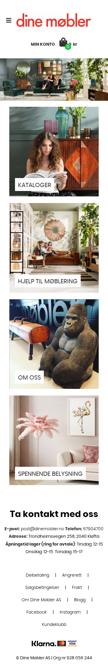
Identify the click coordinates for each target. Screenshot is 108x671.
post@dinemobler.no (42, 541)
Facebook (36, 624)
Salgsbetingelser (42, 600)
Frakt (77, 600)
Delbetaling (37, 587)
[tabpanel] (54, 79)
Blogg (80, 612)
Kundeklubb (54, 637)
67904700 (93, 541)
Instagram (70, 624)
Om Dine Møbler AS (41, 612)
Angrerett (72, 587)
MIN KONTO (43, 44)
